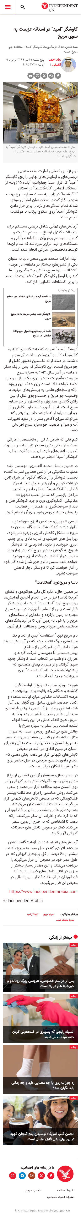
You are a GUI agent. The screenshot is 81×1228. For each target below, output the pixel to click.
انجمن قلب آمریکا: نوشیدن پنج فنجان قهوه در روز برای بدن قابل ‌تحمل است (42, 1136)
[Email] (37, 76)
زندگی (53, 937)
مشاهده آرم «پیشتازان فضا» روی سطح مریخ (29, 299)
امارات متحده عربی (65, 920)
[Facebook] (58, 76)
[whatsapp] (12, 1175)
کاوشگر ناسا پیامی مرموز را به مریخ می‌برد (31, 316)
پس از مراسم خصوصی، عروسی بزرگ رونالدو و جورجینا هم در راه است (40, 983)
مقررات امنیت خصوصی (60, 1197)
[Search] (22, 7)
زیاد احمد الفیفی (55, 62)
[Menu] (8, 7)
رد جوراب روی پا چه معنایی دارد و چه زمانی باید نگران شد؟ (42, 1085)
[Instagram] (31, 1175)
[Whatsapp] (51, 76)
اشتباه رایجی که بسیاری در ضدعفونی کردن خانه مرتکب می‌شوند (43, 1034)
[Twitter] (44, 76)
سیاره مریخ (48, 914)
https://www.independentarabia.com (43, 892)
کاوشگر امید (32, 914)
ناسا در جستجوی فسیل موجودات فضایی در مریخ (32, 333)
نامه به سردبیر (32, 1190)
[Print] (30, 76)
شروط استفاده (65, 1190)
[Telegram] (22, 1175)
